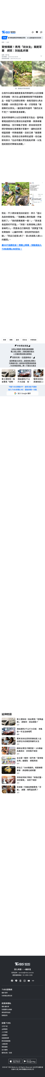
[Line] (16, 981)
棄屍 (11, 340)
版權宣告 (5, 1015)
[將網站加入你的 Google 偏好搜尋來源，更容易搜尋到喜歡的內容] (22, 393)
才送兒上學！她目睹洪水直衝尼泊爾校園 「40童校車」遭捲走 (25, 38)
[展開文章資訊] (41, 56)
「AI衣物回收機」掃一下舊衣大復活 (22, 365)
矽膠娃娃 (33, 340)
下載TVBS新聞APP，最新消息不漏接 (23, 387)
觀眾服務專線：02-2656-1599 (22, 975)
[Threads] (20, 981)
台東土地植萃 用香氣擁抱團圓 (22, 349)
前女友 (24, 340)
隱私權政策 (5, 1006)
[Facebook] (12, 981)
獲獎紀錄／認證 (7, 1053)
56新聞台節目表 (7, 996)
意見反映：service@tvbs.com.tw (22, 972)
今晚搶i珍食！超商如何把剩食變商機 (22, 363)
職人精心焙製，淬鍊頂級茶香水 (22, 351)
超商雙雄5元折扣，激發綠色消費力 (23, 361)
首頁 (3, 42)
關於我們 (5, 993)
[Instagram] (24, 981)
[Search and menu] (41, 32)
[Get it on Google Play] (30, 1061)
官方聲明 (5, 1050)
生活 (7, 42)
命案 (4, 340)
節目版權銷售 (6, 1041)
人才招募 (5, 1032)
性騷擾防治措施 (7, 1009)
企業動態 (5, 1029)
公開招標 (5, 1044)
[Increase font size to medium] (33, 32)
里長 (17, 340)
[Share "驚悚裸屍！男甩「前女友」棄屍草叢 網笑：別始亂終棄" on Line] (37, 32)
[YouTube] (29, 981)
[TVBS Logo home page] (9, 32)
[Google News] (33, 981)
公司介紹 (5, 1026)
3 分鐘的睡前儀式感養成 (23, 354)
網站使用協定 (6, 1012)
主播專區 (5, 1035)
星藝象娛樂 (5, 1038)
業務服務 (5, 1047)
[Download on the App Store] (15, 1061)
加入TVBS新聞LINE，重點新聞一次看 (22, 389)
